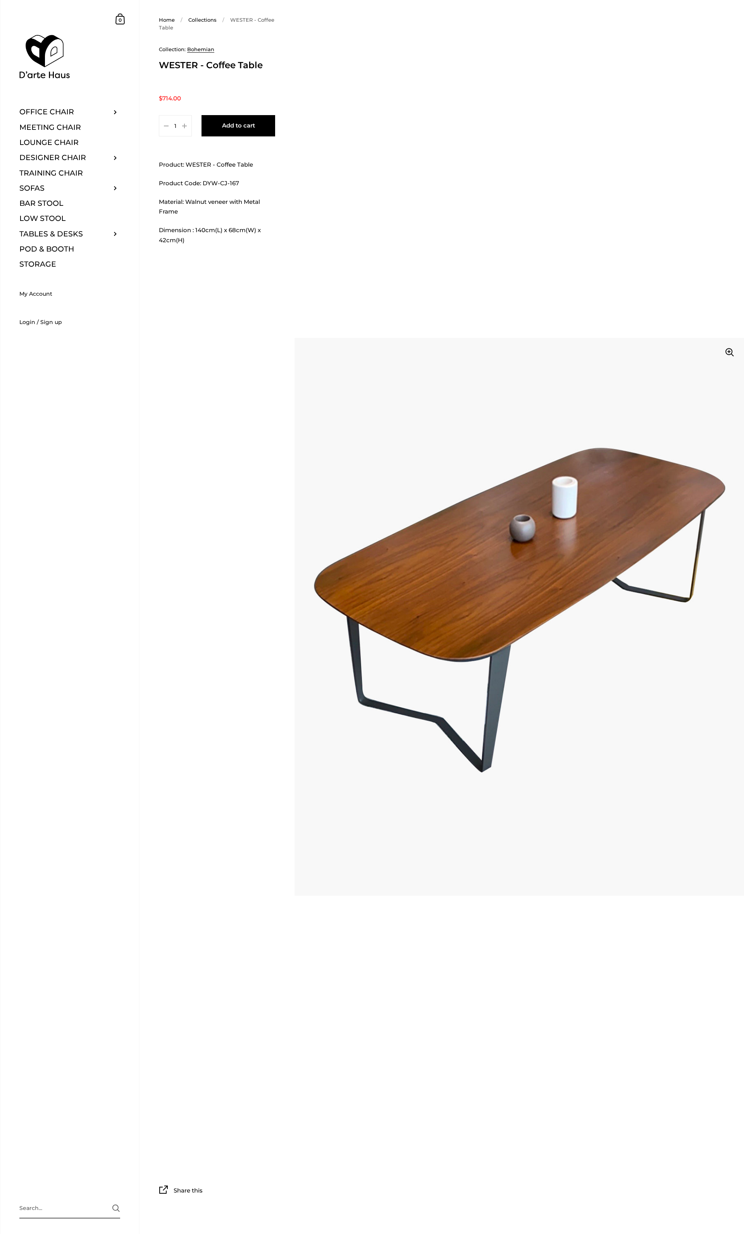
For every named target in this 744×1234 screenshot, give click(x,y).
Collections (202, 20)
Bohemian (200, 49)
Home (167, 20)
